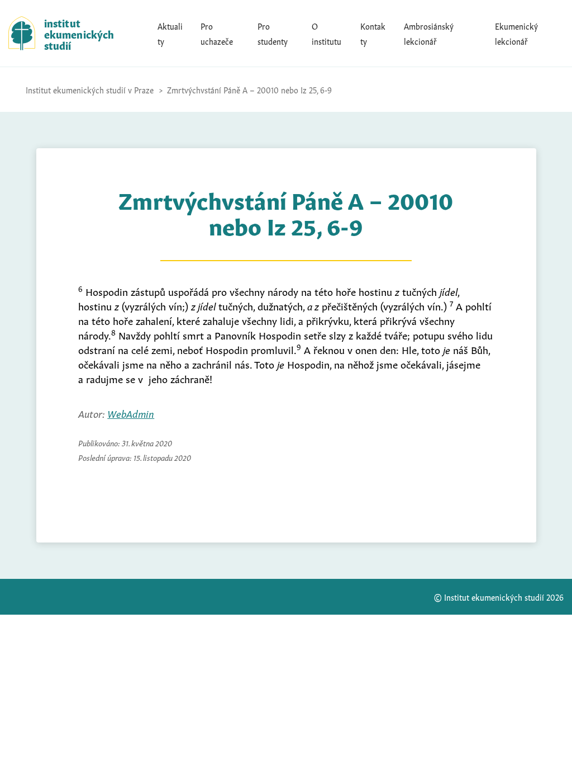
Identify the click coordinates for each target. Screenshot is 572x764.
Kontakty (372, 33)
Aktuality (170, 33)
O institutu (326, 33)
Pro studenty (273, 33)
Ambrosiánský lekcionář (429, 33)
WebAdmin (130, 412)
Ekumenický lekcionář (516, 33)
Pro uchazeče (217, 33)
